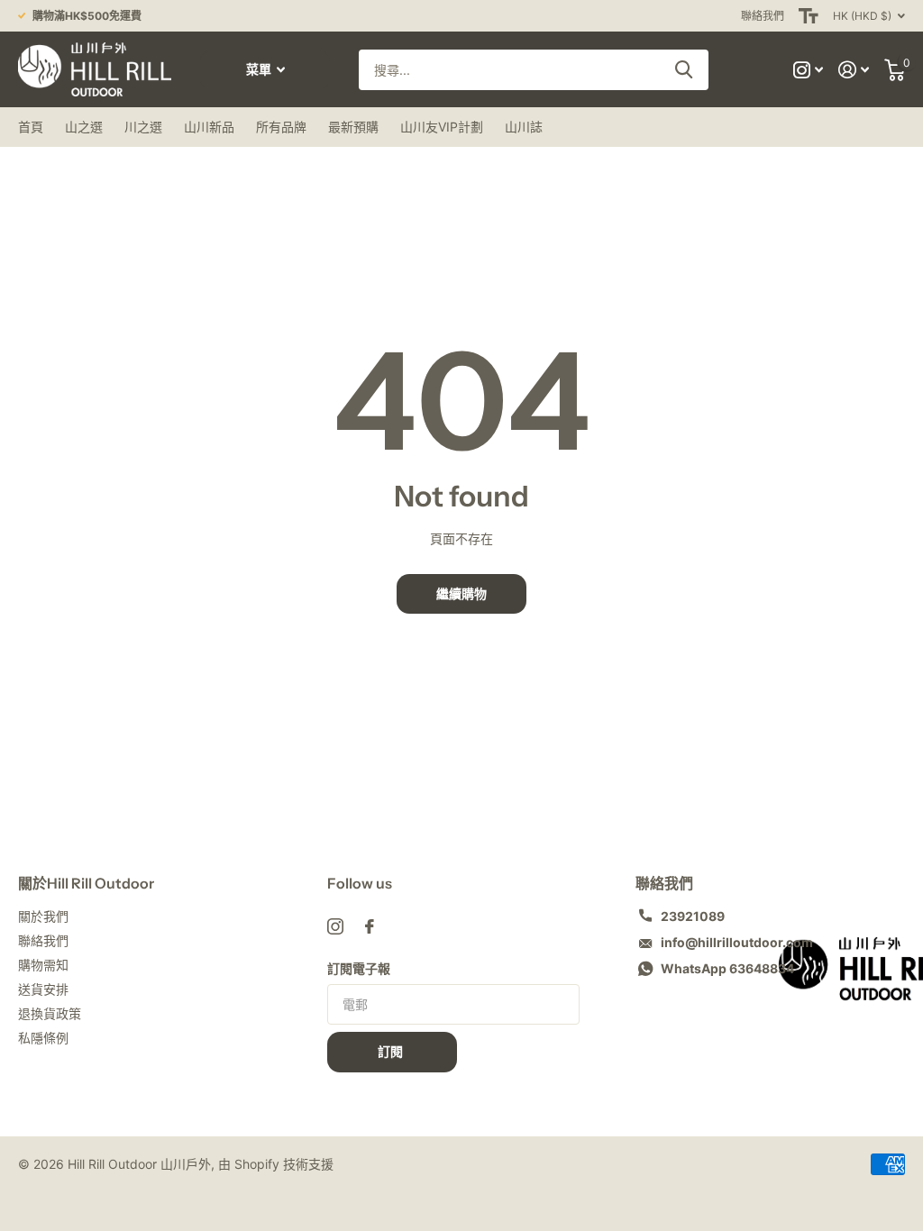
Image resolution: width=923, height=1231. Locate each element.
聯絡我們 (762, 16)
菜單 (260, 69)
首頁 (30, 126)
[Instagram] (335, 926)
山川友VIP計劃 (441, 126)
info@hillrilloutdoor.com (737, 942)
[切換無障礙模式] (808, 16)
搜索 (683, 70)
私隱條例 (43, 1037)
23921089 (693, 916)
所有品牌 (281, 126)
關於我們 (43, 916)
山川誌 (524, 126)
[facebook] (369, 926)
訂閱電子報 (358, 968)
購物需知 (43, 964)
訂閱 (392, 1052)
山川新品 (209, 126)
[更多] (808, 70)
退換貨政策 (49, 1013)
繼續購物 (461, 594)
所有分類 (84, 127)
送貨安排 (43, 989)
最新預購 (353, 126)
